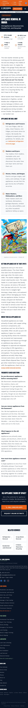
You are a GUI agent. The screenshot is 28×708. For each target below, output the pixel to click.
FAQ (1, 680)
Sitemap (22, 705)
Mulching (2, 648)
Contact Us (3, 685)
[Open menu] (25, 8)
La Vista (16, 692)
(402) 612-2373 (20, 3)
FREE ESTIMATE (17, 8)
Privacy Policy (7, 705)
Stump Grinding (4, 624)
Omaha (1, 692)
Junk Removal (9, 12)
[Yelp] (8, 581)
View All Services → (5, 610)
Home (2, 12)
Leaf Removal (3, 653)
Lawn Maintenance (5, 645)
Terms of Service (15, 705)
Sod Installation (4, 650)
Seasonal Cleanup (4, 655)
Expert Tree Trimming (5, 622)
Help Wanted (3, 683)
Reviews (2, 672)
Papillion (11, 692)
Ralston (20, 692)
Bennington (6, 694)
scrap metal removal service (11, 368)
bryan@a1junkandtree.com (8, 575)
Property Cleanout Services (7, 603)
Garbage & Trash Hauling (6, 600)
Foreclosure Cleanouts (6, 608)
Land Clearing (3, 630)
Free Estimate (3, 667)
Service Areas (3, 669)
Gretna (1, 694)
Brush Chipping (4, 635)
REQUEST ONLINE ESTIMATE (14, 513)
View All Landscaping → (6, 658)
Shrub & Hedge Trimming (6, 632)
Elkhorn (25, 692)
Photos (2, 675)
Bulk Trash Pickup (4, 597)
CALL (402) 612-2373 (15, 507)
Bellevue (6, 692)
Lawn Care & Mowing (5, 642)
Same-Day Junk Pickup (6, 595)
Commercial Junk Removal (7, 592)
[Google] (4, 581)
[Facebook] (26, 3)
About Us (2, 677)
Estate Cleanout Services (6, 605)
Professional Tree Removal (7, 619)
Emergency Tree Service (6, 627)
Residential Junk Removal (6, 589)
